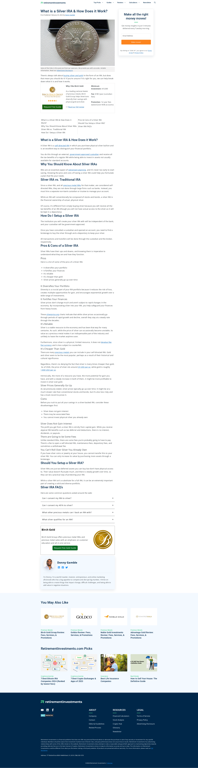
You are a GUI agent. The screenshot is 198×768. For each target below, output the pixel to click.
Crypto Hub (117, 724)
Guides (109, 3)
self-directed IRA (62, 145)
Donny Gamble (67, 562)
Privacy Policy (139, 53)
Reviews (120, 3)
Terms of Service (143, 716)
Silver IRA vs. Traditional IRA (53, 129)
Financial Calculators (121, 716)
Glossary (116, 728)
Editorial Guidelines (96, 724)
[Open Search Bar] (155, 2)
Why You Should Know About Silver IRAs (59, 126)
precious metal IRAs (72, 185)
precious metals (62, 352)
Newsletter (147, 3)
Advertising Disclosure (65, 70)
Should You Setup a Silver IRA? (91, 123)
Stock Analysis (118, 720)
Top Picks (97, 3)
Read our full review (76, 107)
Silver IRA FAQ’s (85, 126)
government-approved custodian (84, 154)
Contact (92, 720)
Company (92, 716)
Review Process (95, 728)
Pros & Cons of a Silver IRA (90, 120)
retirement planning (77, 170)
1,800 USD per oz (48, 370)
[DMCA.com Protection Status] (47, 716)
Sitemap (109, 763)
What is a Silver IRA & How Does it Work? (56, 121)
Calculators (133, 3)
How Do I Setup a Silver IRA (53, 132)
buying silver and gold (73, 75)
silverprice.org (52, 314)
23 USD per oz (84, 367)
